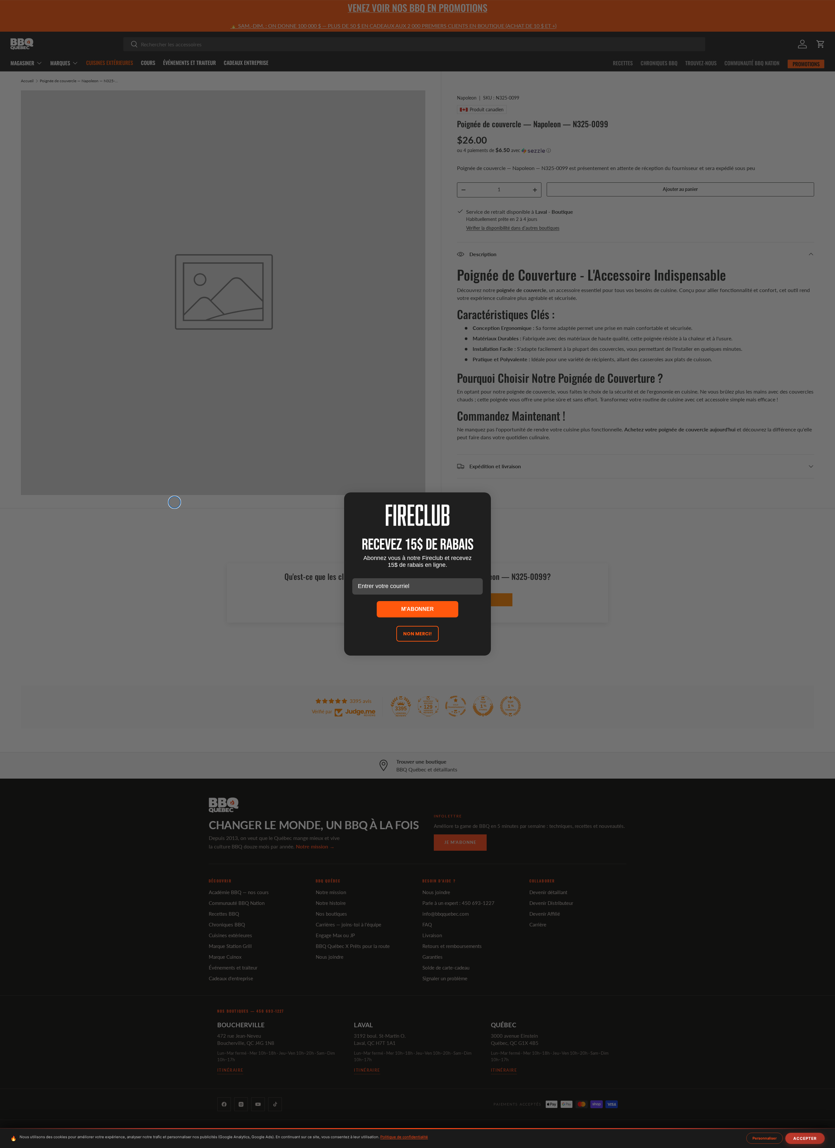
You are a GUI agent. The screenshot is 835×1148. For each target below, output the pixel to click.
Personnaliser (764, 1138)
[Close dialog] (174, 502)
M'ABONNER (417, 609)
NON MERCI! (417, 633)
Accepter (805, 1138)
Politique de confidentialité (404, 1137)
